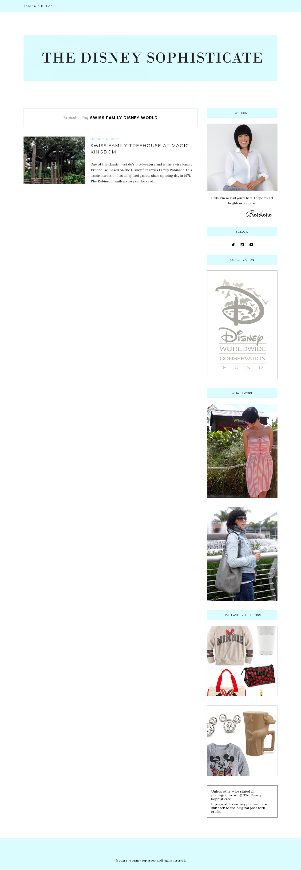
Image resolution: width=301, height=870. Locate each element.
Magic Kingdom (105, 139)
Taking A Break (38, 6)
